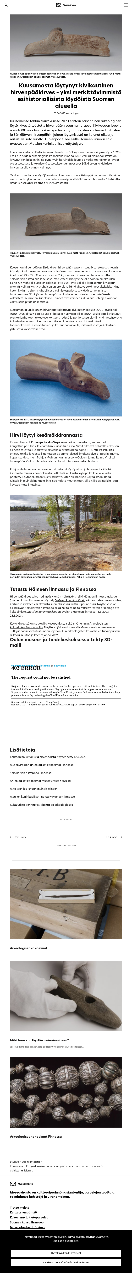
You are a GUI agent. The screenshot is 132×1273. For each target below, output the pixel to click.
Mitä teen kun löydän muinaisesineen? (39, 1040)
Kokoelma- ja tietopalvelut (29, 1217)
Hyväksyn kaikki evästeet (66, 1253)
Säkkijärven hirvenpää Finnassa (31, 773)
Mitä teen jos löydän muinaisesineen (34, 789)
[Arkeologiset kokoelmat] (66, 904)
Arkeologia (73, 114)
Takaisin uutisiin (66, 846)
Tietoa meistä (19, 1208)
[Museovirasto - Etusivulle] (66, 5)
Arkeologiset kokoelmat (28, 948)
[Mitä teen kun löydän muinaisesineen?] (66, 996)
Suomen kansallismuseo (26, 1222)
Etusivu (14, 1162)
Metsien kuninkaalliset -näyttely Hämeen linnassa (42, 797)
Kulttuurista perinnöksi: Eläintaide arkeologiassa (41, 805)
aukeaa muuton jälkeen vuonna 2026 (34, 635)
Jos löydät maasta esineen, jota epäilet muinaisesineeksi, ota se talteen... (47, 1047)
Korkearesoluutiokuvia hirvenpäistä (33, 757)
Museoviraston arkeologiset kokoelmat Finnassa (42, 765)
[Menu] (126, 5)
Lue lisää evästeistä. (66, 1241)
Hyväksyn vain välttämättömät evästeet (66, 1262)
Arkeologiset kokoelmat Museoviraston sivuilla (40, 781)
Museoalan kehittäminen (27, 1227)
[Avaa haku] (6, 5)
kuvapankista (56, 623)
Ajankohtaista (31, 1162)
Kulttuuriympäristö (23, 1212)
